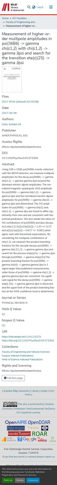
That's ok (8, 480)
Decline (19, 480)
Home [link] (5, 18)
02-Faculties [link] (20, 18)
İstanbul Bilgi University (16, 391)
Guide (44, 391)
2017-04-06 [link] (9, 113)
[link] (28, 102)
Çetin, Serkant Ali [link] (11, 124)
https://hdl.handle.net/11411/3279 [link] (21, 336)
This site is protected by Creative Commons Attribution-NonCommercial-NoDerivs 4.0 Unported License (28, 408)
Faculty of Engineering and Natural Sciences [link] (21, 22)
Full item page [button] (14, 378)
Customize (33, 480)
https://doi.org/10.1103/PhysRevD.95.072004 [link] (28, 340)
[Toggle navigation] (51, 7)
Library (35, 391)
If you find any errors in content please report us (28, 456)
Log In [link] (40, 7)
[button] (13, 7)
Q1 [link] (3, 314)
